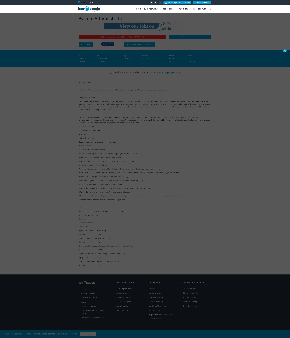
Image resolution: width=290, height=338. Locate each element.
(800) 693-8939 (203, 3)
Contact (202, 9)
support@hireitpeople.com (179, 3)
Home (138, 9)
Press (192, 9)
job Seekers (168, 9)
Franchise (183, 9)
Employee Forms (87, 2)
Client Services (151, 9)
